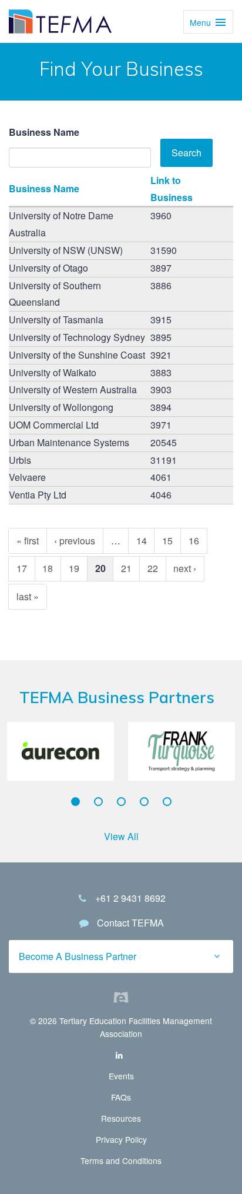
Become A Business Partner (77, 956)
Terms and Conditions (121, 1160)
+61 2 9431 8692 (130, 898)
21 (126, 568)
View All (121, 836)
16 (194, 540)
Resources (121, 1118)
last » (27, 596)
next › (184, 568)
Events (121, 1076)
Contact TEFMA (130, 922)
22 (152, 568)
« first (27, 540)
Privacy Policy (121, 1139)
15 (167, 540)
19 (74, 568)
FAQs (121, 1097)
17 (21, 568)
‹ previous (74, 540)
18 (47, 568)
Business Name (44, 132)
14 (141, 540)
